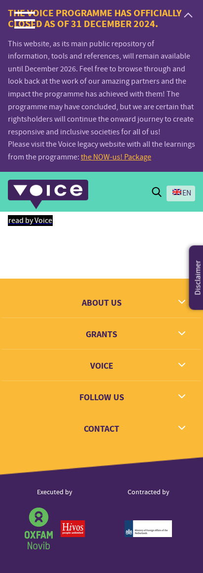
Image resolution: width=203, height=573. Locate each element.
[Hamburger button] (24, 19)
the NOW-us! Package (116, 157)
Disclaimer (198, 277)
